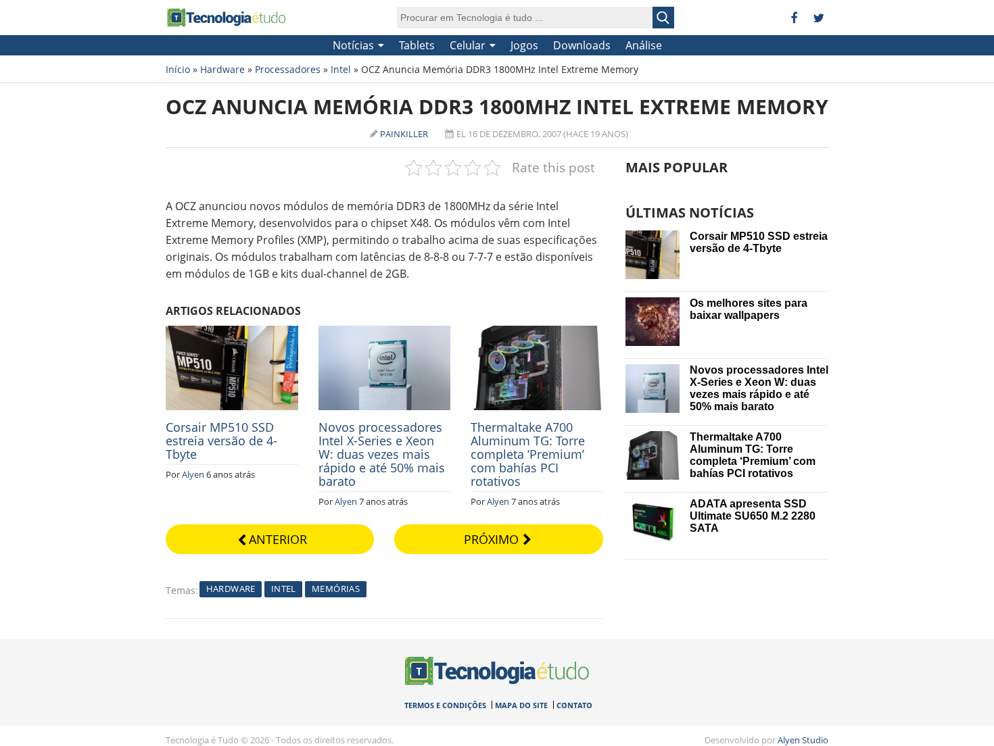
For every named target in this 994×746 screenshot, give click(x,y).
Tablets (417, 45)
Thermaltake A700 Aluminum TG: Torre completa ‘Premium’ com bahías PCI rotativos (528, 454)
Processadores (288, 69)
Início (178, 69)
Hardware (222, 69)
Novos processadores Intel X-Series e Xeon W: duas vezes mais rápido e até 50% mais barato (381, 454)
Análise (643, 45)
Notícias (353, 45)
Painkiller (404, 134)
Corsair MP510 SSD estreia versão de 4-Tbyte (221, 440)
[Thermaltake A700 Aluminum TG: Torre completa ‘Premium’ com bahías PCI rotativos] (537, 333)
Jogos (524, 45)
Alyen (193, 474)
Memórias (336, 588)
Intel (341, 69)
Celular (468, 45)
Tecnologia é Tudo (226, 17)
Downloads (582, 45)
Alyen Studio (803, 740)
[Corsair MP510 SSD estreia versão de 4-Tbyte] (232, 333)
